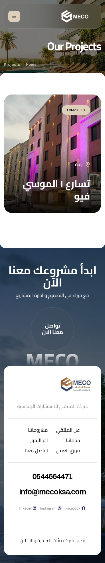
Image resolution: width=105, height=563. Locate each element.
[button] (52, 328)
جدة (79, 164)
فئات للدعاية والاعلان (41, 540)
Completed (76, 110)
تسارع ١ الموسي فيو (56, 189)
